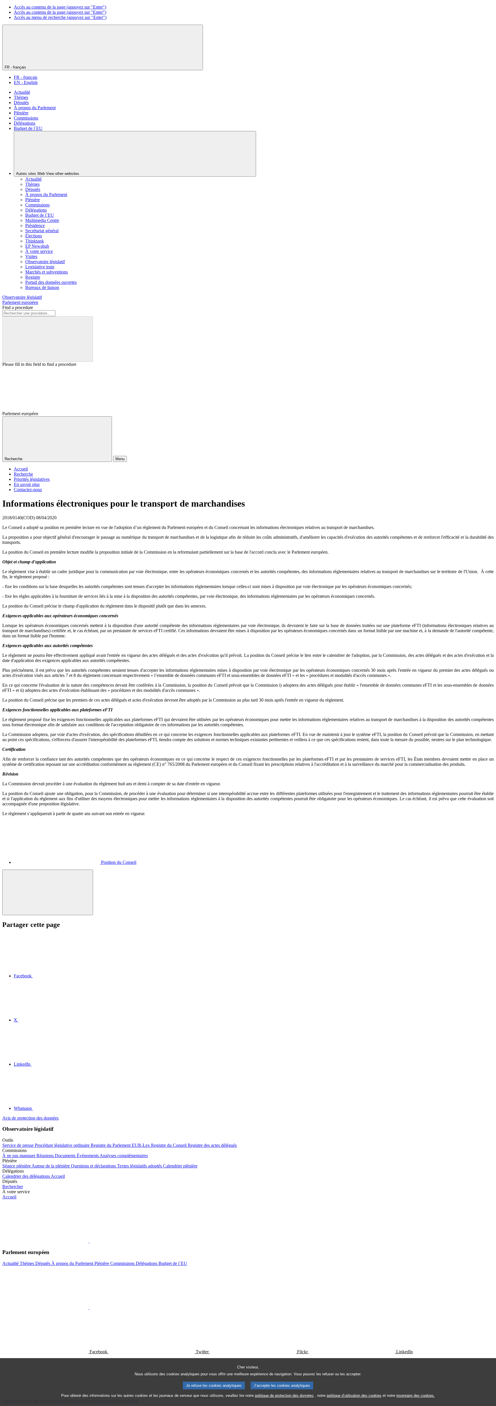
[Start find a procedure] (47, 339)
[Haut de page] (47, 892)
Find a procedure (17, 307)
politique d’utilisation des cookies (354, 1395)
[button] (89, 1241)
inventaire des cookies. (415, 1395)
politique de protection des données (284, 1395)
